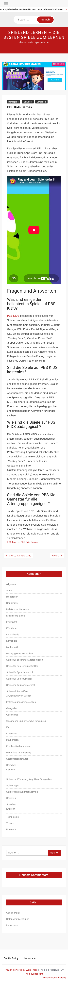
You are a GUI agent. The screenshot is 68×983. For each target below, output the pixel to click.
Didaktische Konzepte (17, 609)
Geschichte (12, 714)
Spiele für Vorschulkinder (19, 678)
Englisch (10, 808)
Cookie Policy (13, 912)
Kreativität (11, 733)
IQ (7, 727)
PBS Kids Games (29, 542)
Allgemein (11, 584)
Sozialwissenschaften (17, 758)
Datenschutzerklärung (17, 919)
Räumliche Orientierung (18, 752)
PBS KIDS (13, 315)
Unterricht (11, 829)
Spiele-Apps (12, 785)
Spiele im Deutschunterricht (20, 685)
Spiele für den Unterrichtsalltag (22, 666)
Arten (9, 590)
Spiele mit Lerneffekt (17, 691)
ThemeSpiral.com (33, 973)
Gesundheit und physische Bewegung (26, 721)
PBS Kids (12, 542)
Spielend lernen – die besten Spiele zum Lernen (34, 35)
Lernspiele (41, 102)
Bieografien (12, 596)
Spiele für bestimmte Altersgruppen (24, 659)
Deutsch (10, 769)
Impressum (12, 925)
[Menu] (5, 3)
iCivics (55, 556)
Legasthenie (12, 634)
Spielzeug (11, 798)
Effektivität (11, 622)
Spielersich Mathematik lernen (22, 791)
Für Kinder (27, 102)
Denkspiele (13, 102)
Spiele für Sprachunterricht (20, 672)
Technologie (12, 817)
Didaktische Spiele (15, 615)
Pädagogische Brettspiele (19, 653)
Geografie (11, 708)
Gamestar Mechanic (20, 556)
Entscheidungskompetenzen (21, 702)
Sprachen (11, 765)
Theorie (10, 823)
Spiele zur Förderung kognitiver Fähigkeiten (29, 779)
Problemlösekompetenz (18, 746)
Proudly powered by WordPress (20, 969)
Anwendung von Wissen (18, 695)
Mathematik (12, 647)
